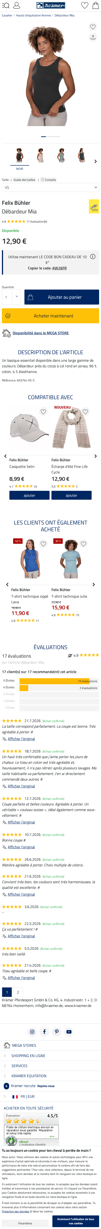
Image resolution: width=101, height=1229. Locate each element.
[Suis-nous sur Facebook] (44, 1032)
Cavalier (7, 15)
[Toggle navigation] (5, 5)
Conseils (51, 179)
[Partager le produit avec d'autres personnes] (93, 37)
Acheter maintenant (53, 315)
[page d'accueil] (51, 5)
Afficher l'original (21, 738)
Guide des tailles (24, 179)
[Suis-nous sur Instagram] (32, 1032)
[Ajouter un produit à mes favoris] (93, 26)
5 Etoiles (9, 680)
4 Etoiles (9, 687)
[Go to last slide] (5, 456)
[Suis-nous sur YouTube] (69, 1032)
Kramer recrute (30, 1085)
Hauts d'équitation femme (33, 15)
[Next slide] (95, 161)
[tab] (43, 136)
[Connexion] (16, 5)
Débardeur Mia (64, 15)
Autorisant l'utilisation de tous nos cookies (75, 1221)
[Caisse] (95, 5)
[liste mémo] (84, 5)
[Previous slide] (5, 161)
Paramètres (25, 1223)
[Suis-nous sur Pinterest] (56, 1032)
